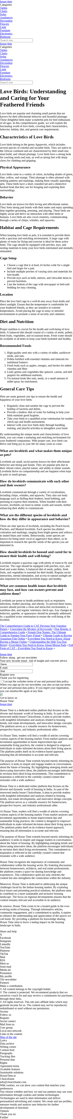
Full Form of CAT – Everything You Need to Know (36, 647)
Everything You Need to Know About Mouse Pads (37, 645)
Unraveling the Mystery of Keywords (31, 629)
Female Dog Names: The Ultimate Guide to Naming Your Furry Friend (33, 634)
